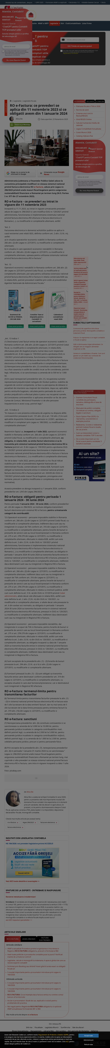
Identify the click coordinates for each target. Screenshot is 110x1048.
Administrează (88, 1040)
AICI (67, 1041)
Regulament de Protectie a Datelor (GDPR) (53, 1035)
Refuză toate (88, 1044)
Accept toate (88, 1035)
